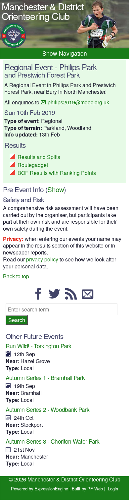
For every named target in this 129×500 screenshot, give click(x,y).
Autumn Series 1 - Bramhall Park (45, 377)
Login (113, 488)
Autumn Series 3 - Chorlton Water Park (53, 441)
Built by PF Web (87, 488)
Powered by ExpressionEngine (39, 488)
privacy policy (42, 259)
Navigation (73, 53)
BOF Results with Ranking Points (57, 173)
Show (55, 189)
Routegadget (33, 165)
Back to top (16, 276)
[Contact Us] (89, 297)
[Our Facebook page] (40, 297)
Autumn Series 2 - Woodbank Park (47, 409)
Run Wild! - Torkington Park (38, 346)
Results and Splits (39, 157)
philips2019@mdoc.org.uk (78, 102)
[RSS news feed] (72, 297)
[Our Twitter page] (56, 297)
